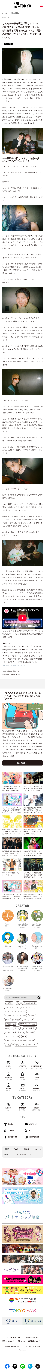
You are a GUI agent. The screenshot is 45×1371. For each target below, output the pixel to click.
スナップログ (28, 1020)
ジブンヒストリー (29, 1028)
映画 (24, 1015)
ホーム (4, 13)
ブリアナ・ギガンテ (26, 1041)
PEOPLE (8, 1089)
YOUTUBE (33, 1124)
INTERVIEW (8, 1078)
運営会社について (8, 1341)
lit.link (11, 1124)
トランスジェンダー (30, 1003)
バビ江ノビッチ (10, 1041)
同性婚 (21, 1032)
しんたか (8, 1045)
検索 (38, 997)
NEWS (8, 1067)
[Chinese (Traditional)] (26, 1149)
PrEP (24, 1036)
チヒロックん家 (10, 1032)
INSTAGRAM (34, 1137)
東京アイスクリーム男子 (28, 1024)
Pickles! (32, 1015)
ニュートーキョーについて (22, 1154)
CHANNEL (15, 13)
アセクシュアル (10, 1011)
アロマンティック (27, 1007)
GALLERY (22, 1089)
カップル (22, 1011)
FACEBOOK (12, 1137)
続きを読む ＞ (22, 763)
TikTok (11, 1131)
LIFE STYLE (22, 1067)
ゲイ (17, 1003)
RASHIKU (8, 1109)
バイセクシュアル (11, 1007)
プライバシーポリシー (31, 1337)
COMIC (22, 1078)
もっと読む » (11, 756)
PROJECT (37, 1109)
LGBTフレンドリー (12, 1036)
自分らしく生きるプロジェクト (26, 1045)
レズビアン (9, 1003)
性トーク (16, 1028)
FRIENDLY (22, 1109)
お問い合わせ (21, 1341)
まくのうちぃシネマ (12, 1015)
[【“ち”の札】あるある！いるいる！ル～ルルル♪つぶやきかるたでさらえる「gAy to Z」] (22, 716)
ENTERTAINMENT (36, 1067)
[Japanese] (15, 1149)
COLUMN (36, 1078)
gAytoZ (7, 1020)
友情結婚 (30, 1032)
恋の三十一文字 (10, 1024)
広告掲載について (34, 1341)
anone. (7, 1028)
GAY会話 (16, 1020)
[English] (38, 1149)
